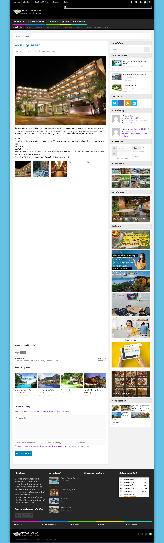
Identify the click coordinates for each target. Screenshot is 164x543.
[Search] (147, 49)
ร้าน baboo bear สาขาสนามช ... (136, 120)
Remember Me (138, 151)
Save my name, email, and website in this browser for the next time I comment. (53, 446)
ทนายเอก (126, 129)
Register (136, 156)
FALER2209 (127, 115)
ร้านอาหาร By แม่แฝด (69, 490)
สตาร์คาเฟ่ (118, 392)
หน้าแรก (17, 2)
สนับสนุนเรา (56, 2)
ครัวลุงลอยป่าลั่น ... (132, 131)
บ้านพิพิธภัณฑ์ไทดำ (34, 27)
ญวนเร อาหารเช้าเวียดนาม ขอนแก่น (78, 27)
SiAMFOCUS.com (130, 496)
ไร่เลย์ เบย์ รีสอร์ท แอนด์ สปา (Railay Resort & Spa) (36, 359)
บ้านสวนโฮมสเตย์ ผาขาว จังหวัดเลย (70, 479)
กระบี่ (27, 36)
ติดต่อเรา (67, 2)
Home (17, 36)
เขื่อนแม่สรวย (66, 507)
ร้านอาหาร (54, 21)
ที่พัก (67, 21)
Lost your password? (121, 158)
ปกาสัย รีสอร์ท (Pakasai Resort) (94, 391)
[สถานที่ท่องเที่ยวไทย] (27, 11)
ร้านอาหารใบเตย (67, 390)
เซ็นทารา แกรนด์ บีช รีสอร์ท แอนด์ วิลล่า (23, 391)
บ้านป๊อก (60, 27)
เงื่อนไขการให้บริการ (41, 2)
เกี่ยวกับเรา (27, 2)
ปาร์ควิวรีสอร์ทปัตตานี (122, 218)
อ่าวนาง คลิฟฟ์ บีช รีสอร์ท (46, 391)
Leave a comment (48, 51)
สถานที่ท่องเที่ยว (37, 21)
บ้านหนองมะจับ (49, 27)
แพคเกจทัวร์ (80, 21)
